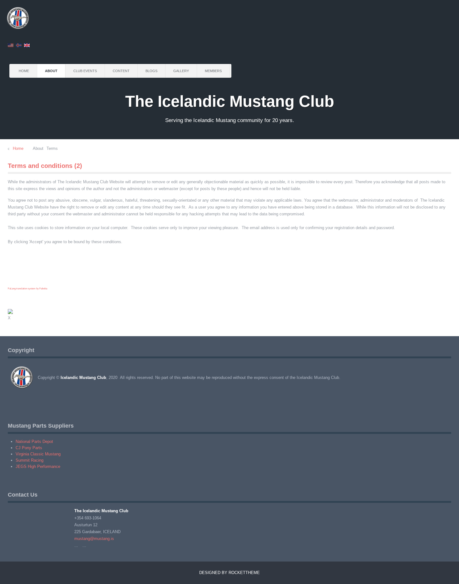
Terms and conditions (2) (45, 165)
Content (121, 71)
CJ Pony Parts (29, 447)
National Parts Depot (34, 441)
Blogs (151, 71)
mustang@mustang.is (94, 538)
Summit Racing (29, 460)
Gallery (181, 71)
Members (213, 71)
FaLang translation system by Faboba (27, 288)
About (51, 71)
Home (24, 71)
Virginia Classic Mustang (38, 454)
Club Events (85, 71)
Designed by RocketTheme (229, 572)
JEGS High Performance (38, 466)
